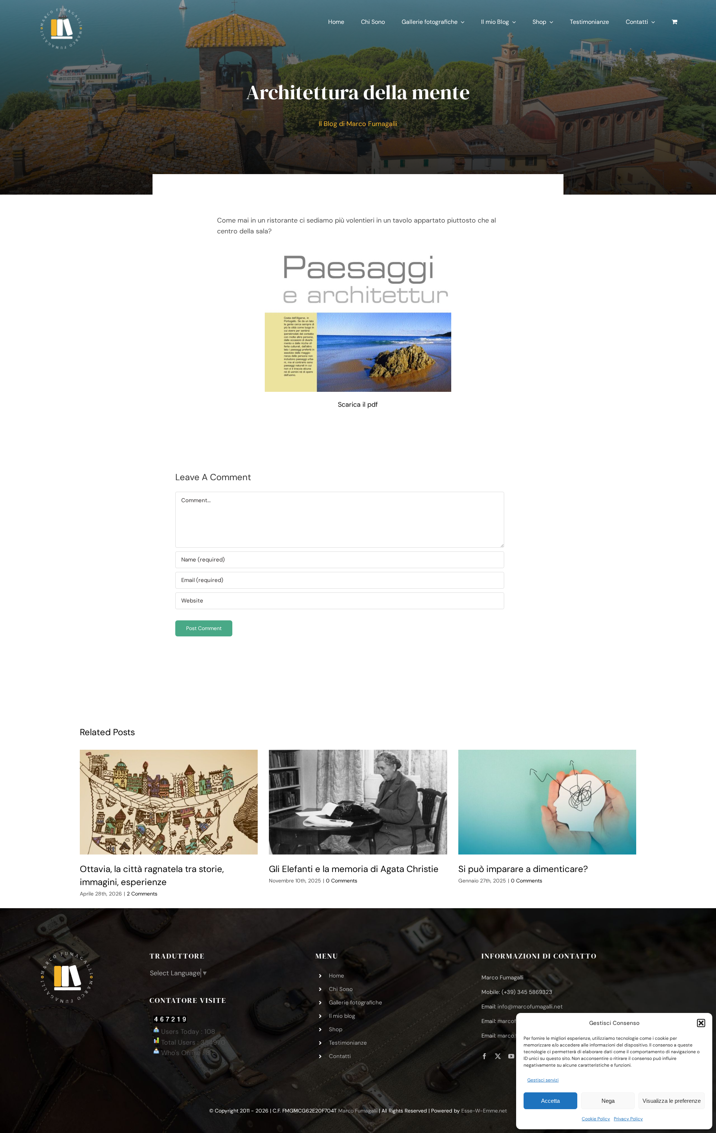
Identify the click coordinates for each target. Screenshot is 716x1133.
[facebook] (484, 1056)
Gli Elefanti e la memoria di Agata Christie (354, 869)
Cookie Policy (596, 1119)
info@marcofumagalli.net (530, 1006)
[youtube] (511, 1056)
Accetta (550, 1101)
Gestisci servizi (543, 1080)
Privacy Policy (628, 1119)
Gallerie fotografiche (355, 1002)
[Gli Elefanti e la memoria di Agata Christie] (358, 802)
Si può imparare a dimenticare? (523, 869)
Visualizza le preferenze (672, 1101)
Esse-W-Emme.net (484, 1110)
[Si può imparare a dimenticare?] (547, 802)
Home (336, 975)
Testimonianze (348, 1043)
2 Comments (142, 893)
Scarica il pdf (358, 404)
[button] (701, 1023)
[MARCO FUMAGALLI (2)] (61, 10)
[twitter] (498, 1056)
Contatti (340, 1056)
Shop (335, 1029)
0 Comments (341, 880)
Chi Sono (341, 989)
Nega (608, 1101)
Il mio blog (342, 1016)
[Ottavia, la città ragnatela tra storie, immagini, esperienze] (169, 802)
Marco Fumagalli (357, 1110)
